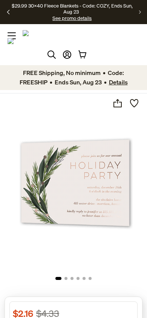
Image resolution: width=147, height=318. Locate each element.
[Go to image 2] (65, 278)
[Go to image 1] (58, 278)
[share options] (117, 103)
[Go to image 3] (72, 278)
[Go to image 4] (78, 278)
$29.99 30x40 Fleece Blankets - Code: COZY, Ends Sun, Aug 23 (72, 8)
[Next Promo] (140, 12)
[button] (67, 54)
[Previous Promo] (8, 12)
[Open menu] (12, 35)
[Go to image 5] (84, 278)
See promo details (72, 18)
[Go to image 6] (90, 278)
